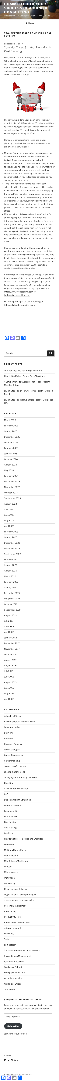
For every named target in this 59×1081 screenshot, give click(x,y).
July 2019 (8, 621)
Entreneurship (11, 811)
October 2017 (10, 654)
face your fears (11, 816)
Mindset (8, 866)
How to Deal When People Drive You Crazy (24, 376)
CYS (6, 794)
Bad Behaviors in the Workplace (19, 721)
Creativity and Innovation (16, 788)
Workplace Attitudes (14, 967)
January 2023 (10, 537)
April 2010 (9, 699)
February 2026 (11, 426)
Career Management (14, 755)
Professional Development (17, 922)
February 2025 (11, 448)
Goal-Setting (10, 827)
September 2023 (12, 498)
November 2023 (12, 487)
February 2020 (11, 582)
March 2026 (10, 420)
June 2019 (9, 626)
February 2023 (11, 532)
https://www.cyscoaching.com (18, 292)
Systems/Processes (14, 961)
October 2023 (11, 493)
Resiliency (9, 933)
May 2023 (9, 520)
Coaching (8, 783)
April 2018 (9, 632)
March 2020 (10, 576)
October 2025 (11, 442)
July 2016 (8, 671)
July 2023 (8, 509)
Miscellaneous (11, 872)
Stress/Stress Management (17, 956)
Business (8, 738)
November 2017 (12, 649)
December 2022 (12, 543)
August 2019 (10, 615)
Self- (6, 939)
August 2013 (10, 682)
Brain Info (8, 733)
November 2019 (12, 599)
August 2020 (10, 571)
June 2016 (9, 677)
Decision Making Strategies (17, 800)
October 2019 (10, 604)
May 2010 (9, 693)
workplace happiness (14, 978)
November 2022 (12, 548)
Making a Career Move (15, 850)
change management (14, 772)
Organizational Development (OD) (20, 894)
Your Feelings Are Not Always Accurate (23, 370)
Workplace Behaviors (14, 972)
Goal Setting (10, 822)
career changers (12, 749)
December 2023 (12, 481)
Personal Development (15, 906)
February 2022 (11, 560)
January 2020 (10, 587)
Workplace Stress (12, 984)
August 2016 (10, 665)
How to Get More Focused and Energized (23, 839)
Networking (10, 883)
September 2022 (12, 554)
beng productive (12, 727)
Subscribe (13, 1026)
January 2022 (10, 565)
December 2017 (12, 643)
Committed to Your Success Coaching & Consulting (26, 8)
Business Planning (13, 744)
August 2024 (10, 465)
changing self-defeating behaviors (20, 777)
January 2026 (10, 431)
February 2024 (11, 476)
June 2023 (9, 515)
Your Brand (9, 989)
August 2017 (10, 660)
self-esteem (10, 945)
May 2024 (9, 470)
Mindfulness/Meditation (16, 861)
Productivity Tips (12, 917)
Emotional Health (12, 805)
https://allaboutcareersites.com (19, 305)
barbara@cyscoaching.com (17, 295)
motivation (9, 878)
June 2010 (9, 688)
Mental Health (11, 855)
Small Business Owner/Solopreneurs (22, 950)
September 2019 (12, 610)
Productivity (10, 911)
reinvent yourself (12, 928)
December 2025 (12, 437)
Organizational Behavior (15, 889)
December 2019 (12, 593)
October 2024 (11, 459)
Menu (31, 23)
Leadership (9, 844)
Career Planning (12, 761)
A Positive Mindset (13, 716)
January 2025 (10, 454)
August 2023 (10, 504)
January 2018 (10, 638)
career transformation (15, 766)
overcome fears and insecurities (19, 900)
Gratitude (8, 833)
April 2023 (9, 526)
